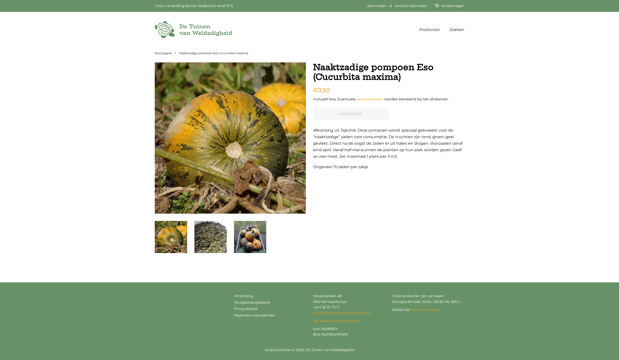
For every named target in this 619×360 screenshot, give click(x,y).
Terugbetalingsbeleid (252, 302)
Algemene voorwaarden (254, 315)
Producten (429, 29)
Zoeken (457, 29)
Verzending (243, 296)
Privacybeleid (245, 309)
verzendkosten (370, 99)
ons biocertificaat (426, 310)
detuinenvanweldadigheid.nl (337, 321)
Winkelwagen (452, 6)
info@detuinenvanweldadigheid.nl (342, 313)
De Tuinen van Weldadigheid (330, 350)
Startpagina (163, 53)
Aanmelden (376, 6)
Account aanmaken (411, 6)
